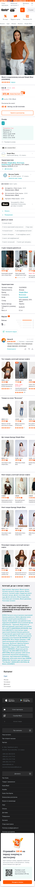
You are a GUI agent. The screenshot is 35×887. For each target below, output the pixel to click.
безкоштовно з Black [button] (12, 190)
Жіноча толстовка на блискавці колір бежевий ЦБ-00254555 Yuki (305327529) (17, 637)
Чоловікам (7, 682)
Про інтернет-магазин (9, 738)
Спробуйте (13, 8)
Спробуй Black (17, 715)
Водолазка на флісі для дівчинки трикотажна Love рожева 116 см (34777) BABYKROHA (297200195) (17, 626)
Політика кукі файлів (8, 831)
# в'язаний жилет (7, 230)
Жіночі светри (24, 589)
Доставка (5, 812)
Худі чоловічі (6, 589)
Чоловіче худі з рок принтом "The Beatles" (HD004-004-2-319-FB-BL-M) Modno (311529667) (16, 662)
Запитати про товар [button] (15, 178)
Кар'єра (4, 742)
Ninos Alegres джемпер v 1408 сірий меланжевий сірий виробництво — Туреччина (16, 641)
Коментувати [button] (11, 349)
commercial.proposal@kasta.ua (11, 767)
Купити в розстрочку (17, 113)
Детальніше (9, 169)
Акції (3, 805)
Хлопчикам (7, 686)
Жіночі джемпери (25, 599)
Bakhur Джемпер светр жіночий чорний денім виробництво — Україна (16, 619)
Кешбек (4, 789)
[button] (9, 332)
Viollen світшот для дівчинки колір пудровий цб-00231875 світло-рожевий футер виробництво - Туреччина (17, 622)
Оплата (4, 808)
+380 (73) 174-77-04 (8, 759)
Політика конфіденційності (10, 828)
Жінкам (6, 679)
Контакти (5, 820)
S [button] (3, 122)
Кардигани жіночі (25, 593)
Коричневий (6, 164)
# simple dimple (7, 223)
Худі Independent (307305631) (19, 656)
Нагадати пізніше (17, 882)
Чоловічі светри (7, 595)
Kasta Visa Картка (7, 793)
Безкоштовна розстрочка (9, 797)
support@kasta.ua (7, 764)
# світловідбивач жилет (23, 234)
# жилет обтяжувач (8, 234)
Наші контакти (6, 734)
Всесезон (20, 163)
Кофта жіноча (19, 591)
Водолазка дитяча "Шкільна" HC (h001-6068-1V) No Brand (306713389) (15, 650)
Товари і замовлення (8, 781)
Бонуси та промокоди (8, 801)
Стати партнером (4, 4)
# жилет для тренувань (24, 242)
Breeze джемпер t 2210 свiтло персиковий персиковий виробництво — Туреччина (16, 654)
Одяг (5, 676)
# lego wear (29, 227)
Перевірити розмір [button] (9, 142)
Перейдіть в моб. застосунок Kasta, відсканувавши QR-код (22, 871)
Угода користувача (8, 824)
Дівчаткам (7, 684)
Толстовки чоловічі (8, 600)
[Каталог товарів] (22, 10)
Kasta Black (5, 785)
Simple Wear (11, 163)
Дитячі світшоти (11, 597)
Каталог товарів (17, 721)
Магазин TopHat (14, 174)
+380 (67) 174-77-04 (8, 756)
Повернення (6, 816)
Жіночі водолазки (23, 597)
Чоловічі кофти (14, 593)
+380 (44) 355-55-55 (8, 754)
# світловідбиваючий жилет (23, 230)
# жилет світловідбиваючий (10, 238)
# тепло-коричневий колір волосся (12, 227)
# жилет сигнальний (8, 242)
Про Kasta (5, 778)
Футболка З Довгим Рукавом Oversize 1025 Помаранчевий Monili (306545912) (15, 645)
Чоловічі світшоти (8, 591)
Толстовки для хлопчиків (10, 599)
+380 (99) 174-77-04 (8, 762)
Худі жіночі (15, 589)
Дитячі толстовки (19, 595)
